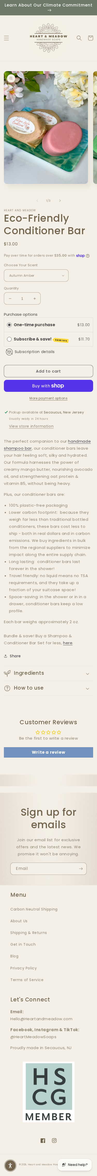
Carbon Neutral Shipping (34, 909)
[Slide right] (60, 200)
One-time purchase (34, 324)
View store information (31, 426)
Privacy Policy (23, 968)
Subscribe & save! (41, 339)
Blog (14, 956)
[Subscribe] (80, 869)
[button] (6, 38)
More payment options (48, 398)
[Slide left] (37, 200)
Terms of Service (27, 979)
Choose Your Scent (21, 265)
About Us (19, 921)
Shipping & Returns (28, 932)
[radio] (9, 325)
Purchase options (21, 314)
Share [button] (15, 656)
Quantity (11, 288)
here (67, 643)
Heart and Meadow (40, 1164)
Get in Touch (23, 944)
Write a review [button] (48, 752)
